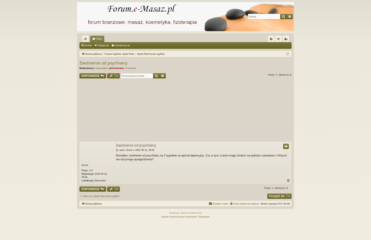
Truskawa (130, 68)
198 (91, 170)
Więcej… (86, 39)
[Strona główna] (185, 16)
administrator (116, 68)
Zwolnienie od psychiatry (103, 63)
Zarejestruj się (122, 45)
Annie (85, 165)
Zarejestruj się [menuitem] (286, 39)
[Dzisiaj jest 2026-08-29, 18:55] (287, 54)
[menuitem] (271, 39)
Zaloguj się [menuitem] (279, 39)
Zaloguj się (103, 45)
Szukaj (87, 45)
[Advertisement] (208, 111)
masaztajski (101, 68)
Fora (99, 38)
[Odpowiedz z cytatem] (286, 146)
